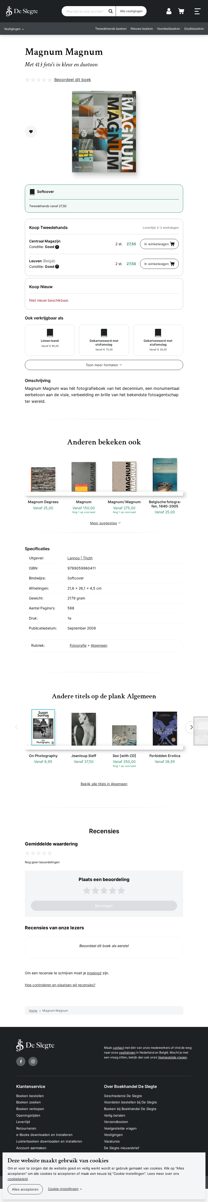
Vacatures (112, 1141)
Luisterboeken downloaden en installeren (49, 1141)
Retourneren (26, 1128)
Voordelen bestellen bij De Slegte (130, 1102)
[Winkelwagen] (181, 11)
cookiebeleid (18, 1179)
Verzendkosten (116, 1122)
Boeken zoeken (28, 1102)
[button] (17, 727)
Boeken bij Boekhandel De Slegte (130, 1109)
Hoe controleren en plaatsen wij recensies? (60, 985)
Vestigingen (113, 1135)
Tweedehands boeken (111, 28)
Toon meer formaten (102, 365)
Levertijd (23, 1122)
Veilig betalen (114, 1115)
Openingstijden (28, 1115)
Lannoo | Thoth (80, 558)
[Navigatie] (197, 11)
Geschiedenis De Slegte (123, 1096)
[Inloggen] (169, 11)
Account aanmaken (31, 1148)
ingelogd (94, 973)
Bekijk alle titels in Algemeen (104, 784)
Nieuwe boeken (142, 28)
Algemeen (99, 645)
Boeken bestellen (30, 1096)
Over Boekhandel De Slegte (130, 1086)
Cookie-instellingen (63, 1189)
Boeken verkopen (30, 1109)
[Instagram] (33, 1061)
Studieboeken (194, 28)
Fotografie (78, 645)
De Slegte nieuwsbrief (121, 1148)
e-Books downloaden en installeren (44, 1135)
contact (118, 1048)
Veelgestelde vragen (172, 1057)
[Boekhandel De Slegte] (22, 11)
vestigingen (127, 1052)
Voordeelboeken (168, 28)
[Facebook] (21, 1061)
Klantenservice (30, 1086)
